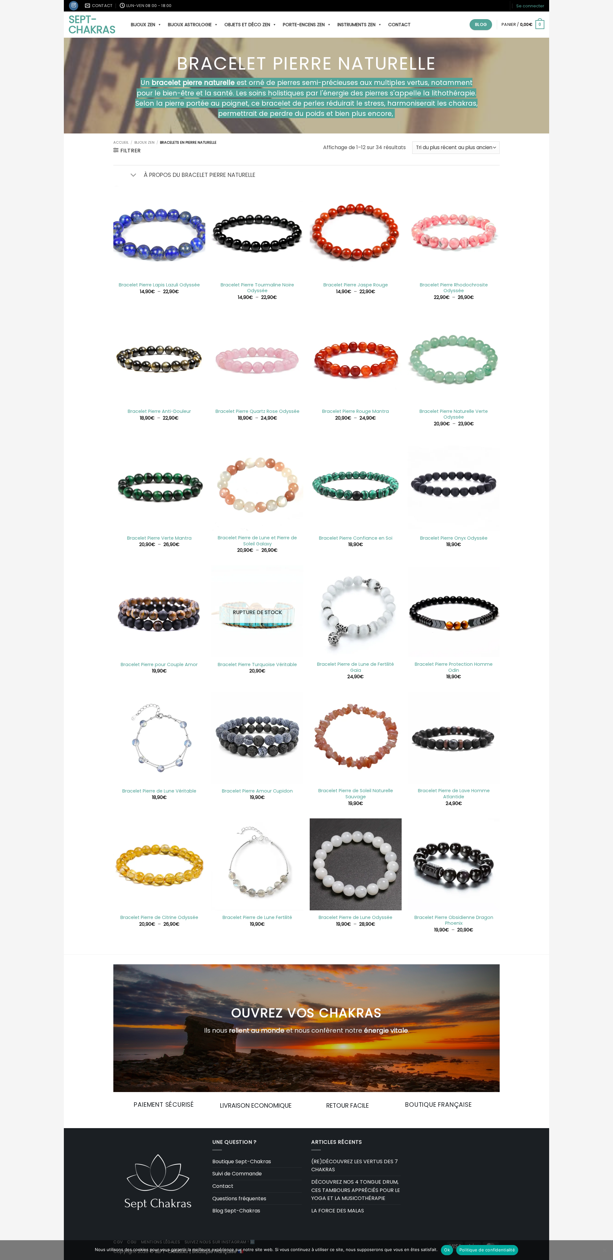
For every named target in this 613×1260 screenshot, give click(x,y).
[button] (530, 6)
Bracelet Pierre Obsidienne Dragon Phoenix (453, 920)
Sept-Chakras (92, 24)
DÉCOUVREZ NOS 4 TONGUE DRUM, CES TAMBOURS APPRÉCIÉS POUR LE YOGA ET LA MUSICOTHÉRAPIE (355, 1190)
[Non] (604, 1252)
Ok (447, 1249)
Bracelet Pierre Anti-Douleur (159, 411)
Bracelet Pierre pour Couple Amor (159, 665)
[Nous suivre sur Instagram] (73, 6)
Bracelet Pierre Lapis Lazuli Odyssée (159, 285)
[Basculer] (133, 175)
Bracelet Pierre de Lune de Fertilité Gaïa (355, 667)
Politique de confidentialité (487, 1249)
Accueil (121, 142)
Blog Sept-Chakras (236, 1210)
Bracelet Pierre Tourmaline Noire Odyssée (257, 288)
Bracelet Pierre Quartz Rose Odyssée (257, 411)
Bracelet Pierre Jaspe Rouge (355, 285)
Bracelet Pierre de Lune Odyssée (355, 918)
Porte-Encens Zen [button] (304, 24)
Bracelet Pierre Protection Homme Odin (454, 667)
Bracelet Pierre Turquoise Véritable (257, 665)
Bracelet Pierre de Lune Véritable (159, 791)
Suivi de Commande (237, 1173)
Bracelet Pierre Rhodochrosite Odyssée (454, 288)
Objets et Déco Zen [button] (247, 24)
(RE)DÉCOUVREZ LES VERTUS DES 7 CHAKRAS (354, 1165)
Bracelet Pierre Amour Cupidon (257, 791)
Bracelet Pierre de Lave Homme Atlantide (454, 794)
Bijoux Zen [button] (143, 24)
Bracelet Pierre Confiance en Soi (355, 538)
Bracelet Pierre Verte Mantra (159, 538)
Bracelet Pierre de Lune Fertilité (257, 918)
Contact (399, 24)
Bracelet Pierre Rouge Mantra (355, 411)
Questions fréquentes (239, 1198)
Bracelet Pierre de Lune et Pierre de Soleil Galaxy (257, 541)
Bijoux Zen (144, 142)
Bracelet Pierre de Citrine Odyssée (159, 918)
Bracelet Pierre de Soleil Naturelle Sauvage (355, 794)
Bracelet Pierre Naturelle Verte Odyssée (454, 414)
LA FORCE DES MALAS (337, 1210)
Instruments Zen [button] (356, 24)
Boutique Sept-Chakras (241, 1161)
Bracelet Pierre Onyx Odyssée (454, 538)
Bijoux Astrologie (190, 24)
